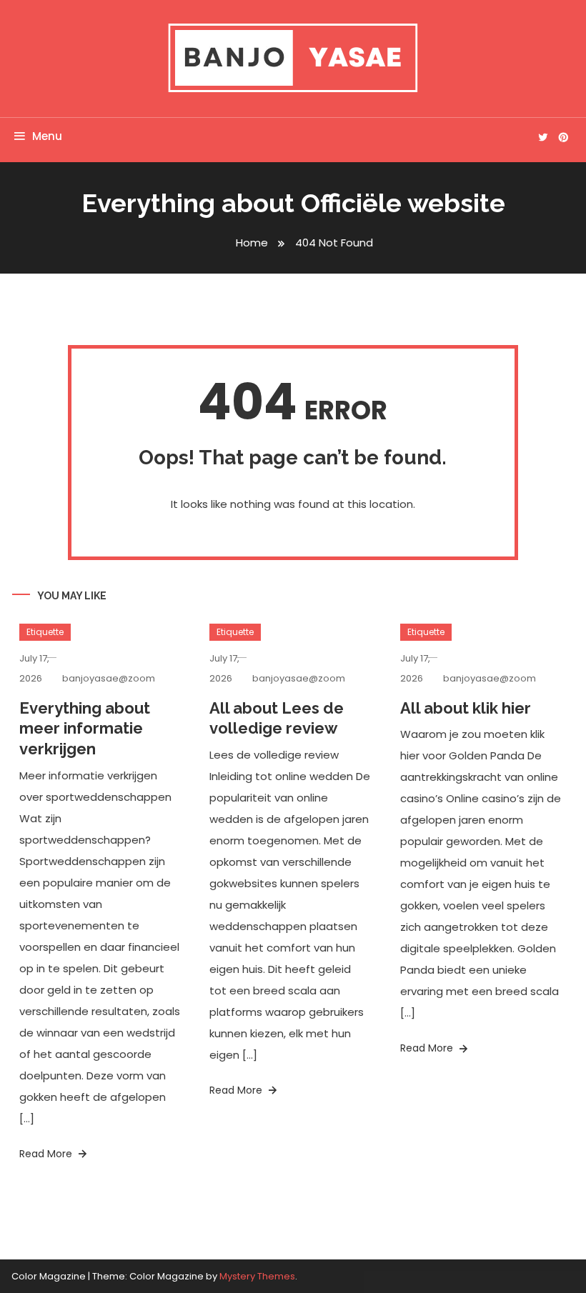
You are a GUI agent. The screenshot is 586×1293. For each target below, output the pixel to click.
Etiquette (45, 632)
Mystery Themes (257, 1276)
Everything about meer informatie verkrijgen (84, 728)
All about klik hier (465, 708)
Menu (47, 136)
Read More (47, 1154)
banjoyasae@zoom (108, 678)
